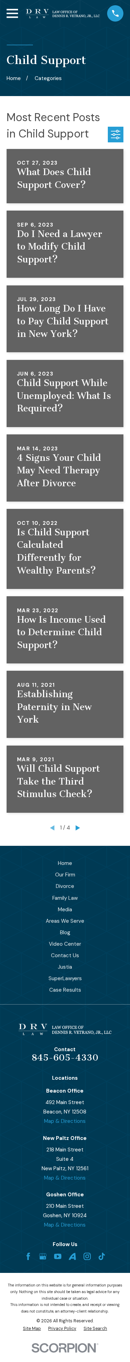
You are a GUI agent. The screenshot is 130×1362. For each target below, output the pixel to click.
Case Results (65, 989)
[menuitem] (32, 1329)
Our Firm (65, 874)
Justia (65, 966)
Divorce (65, 886)
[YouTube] (57, 1256)
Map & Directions (65, 1121)
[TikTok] (101, 1256)
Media (65, 909)
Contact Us (65, 955)
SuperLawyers (65, 978)
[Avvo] (72, 1256)
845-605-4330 (65, 1057)
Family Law (65, 898)
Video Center (65, 943)
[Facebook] (28, 1256)
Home (65, 863)
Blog (65, 932)
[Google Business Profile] (42, 1256)
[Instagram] (87, 1256)
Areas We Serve (65, 921)
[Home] (63, 13)
